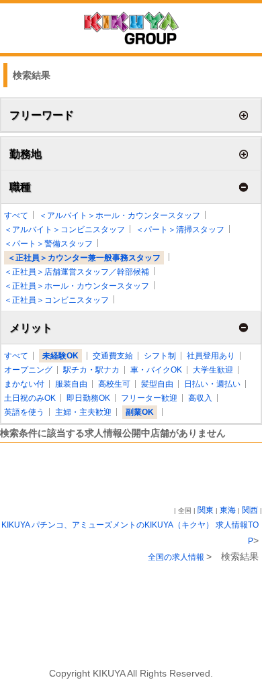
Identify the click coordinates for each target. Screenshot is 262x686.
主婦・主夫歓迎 (83, 412)
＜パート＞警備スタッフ (48, 243)
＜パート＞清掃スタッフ (180, 229)
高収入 (200, 398)
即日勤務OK (88, 398)
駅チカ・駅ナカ (91, 370)
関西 (250, 510)
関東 (206, 510)
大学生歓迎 (213, 370)
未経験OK (60, 355)
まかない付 (24, 384)
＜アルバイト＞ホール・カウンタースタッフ (119, 215)
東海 (228, 510)
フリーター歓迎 (149, 398)
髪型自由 (157, 384)
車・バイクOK (156, 370)
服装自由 (71, 384)
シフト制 (160, 355)
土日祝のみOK (30, 398)
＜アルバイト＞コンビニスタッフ (64, 229)
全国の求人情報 (177, 557)
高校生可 (114, 384)
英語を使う (24, 412)
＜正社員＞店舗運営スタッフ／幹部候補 (76, 272)
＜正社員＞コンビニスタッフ (56, 300)
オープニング (28, 370)
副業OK (140, 412)
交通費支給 (113, 355)
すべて (16, 215)
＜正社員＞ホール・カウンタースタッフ (76, 286)
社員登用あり (211, 355)
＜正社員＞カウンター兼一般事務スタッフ (84, 257)
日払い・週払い (212, 384)
